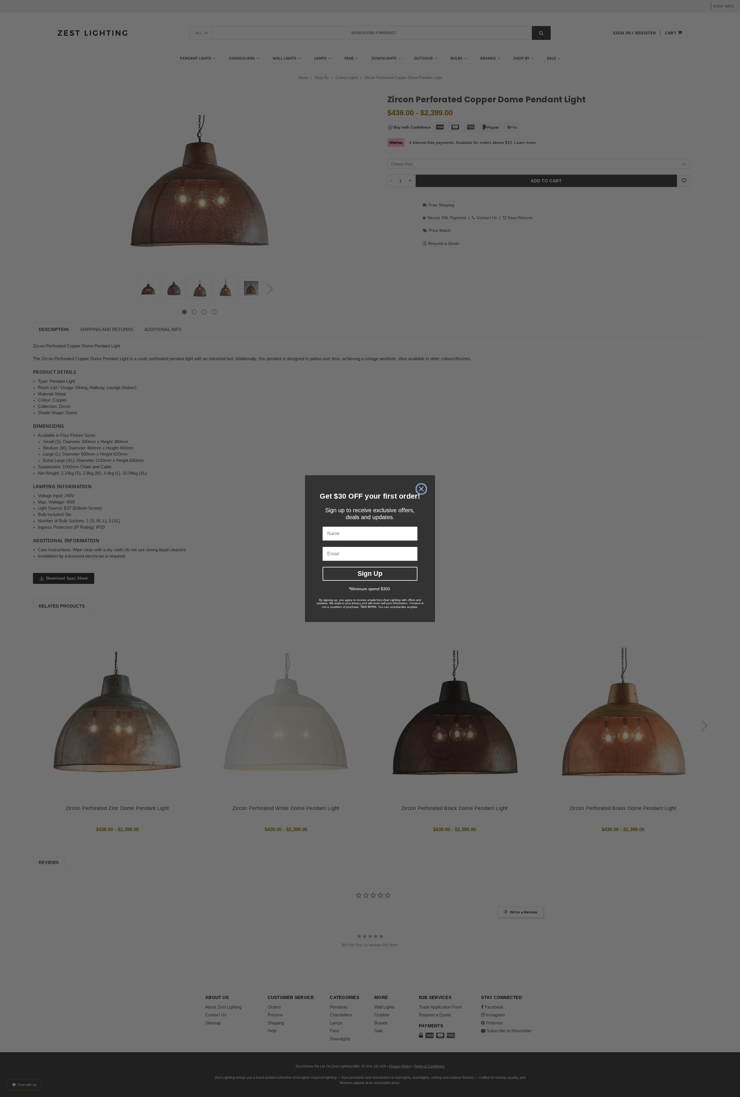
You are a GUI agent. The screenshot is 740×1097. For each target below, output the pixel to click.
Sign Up (370, 573)
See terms (368, 607)
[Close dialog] (421, 489)
